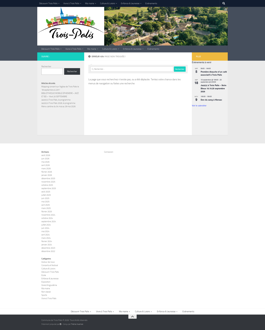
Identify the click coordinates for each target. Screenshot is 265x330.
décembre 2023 (48, 248)
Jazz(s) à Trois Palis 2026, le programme (58, 103)
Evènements (151, 3)
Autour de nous (48, 262)
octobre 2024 (47, 218)
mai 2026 (45, 162)
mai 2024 (45, 231)
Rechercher (46, 66)
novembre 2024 (48, 215)
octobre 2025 (47, 185)
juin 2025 (45, 198)
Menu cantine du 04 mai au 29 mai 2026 (58, 106)
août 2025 (45, 191)
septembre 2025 (48, 188)
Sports (44, 295)
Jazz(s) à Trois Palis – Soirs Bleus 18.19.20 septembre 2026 (213, 88)
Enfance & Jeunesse (130, 3)
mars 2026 (46, 168)
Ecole (43, 275)
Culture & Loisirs (107, 3)
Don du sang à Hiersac (211, 99)
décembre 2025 (48, 178)
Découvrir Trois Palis (48, 3)
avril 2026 (45, 165)
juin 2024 (45, 228)
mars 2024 (46, 238)
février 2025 (46, 211)
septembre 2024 (48, 221)
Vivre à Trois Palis (71, 3)
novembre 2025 (48, 182)
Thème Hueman (77, 324)
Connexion (108, 152)
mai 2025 (45, 201)
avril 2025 (45, 205)
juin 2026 (45, 158)
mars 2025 (46, 208)
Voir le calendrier (199, 105)
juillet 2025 (46, 195)
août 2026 (45, 155)
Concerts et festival (49, 265)
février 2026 (46, 172)
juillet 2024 (46, 225)
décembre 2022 (48, 251)
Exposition (45, 282)
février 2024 (46, 241)
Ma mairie (89, 3)
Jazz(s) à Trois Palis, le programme (56, 100)
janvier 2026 (46, 175)
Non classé (46, 292)
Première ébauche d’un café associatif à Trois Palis (214, 73)
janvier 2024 (46, 244)
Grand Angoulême (49, 285)
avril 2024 (45, 234)
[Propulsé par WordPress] (60, 324)
